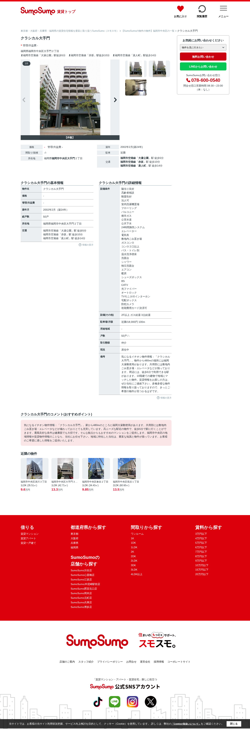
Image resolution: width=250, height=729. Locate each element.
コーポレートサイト (179, 661)
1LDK (134, 547)
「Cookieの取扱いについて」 (186, 724)
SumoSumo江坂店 (81, 579)
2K (132, 551)
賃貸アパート (28, 538)
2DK (133, 556)
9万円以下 (201, 560)
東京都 (74, 533)
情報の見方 (87, 245)
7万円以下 (201, 551)
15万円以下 (201, 569)
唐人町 (142, 165)
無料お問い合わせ (203, 56)
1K (132, 538)
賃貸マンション (30, 533)
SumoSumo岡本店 (81, 593)
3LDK (134, 569)
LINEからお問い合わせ (203, 66)
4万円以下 (201, 538)
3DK (133, 565)
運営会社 (145, 661)
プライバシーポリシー (110, 661)
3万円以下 (201, 533)
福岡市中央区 (36, 51)
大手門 (47, 51)
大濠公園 (143, 157)
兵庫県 (74, 542)
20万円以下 (201, 574)
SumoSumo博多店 (81, 606)
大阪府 (74, 538)
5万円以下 (201, 542)
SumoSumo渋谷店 (81, 570)
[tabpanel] (147, 78)
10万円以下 (201, 565)
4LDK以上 (136, 574)
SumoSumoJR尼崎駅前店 (85, 584)
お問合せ (131, 661)
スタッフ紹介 (86, 661)
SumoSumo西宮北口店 (84, 588)
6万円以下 (201, 547)
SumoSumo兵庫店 (81, 602)
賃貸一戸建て (28, 542)
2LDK (134, 560)
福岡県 (74, 547)
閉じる (234, 723)
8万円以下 (201, 556)
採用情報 (159, 661)
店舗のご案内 (67, 661)
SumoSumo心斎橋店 (82, 574)
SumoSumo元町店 (81, 597)
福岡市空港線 (128, 157)
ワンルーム (137, 533)
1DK (133, 542)
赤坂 (140, 161)
